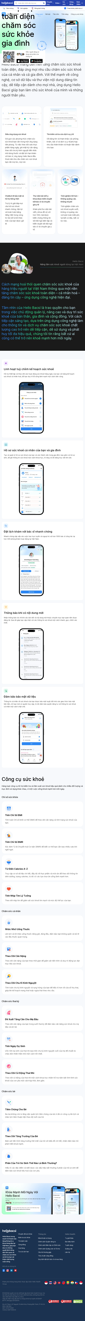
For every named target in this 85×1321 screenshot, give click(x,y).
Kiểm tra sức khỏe (24, 1237)
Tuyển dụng (69, 1245)
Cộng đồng (22, 1244)
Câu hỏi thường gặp (44, 1252)
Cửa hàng (21, 1248)
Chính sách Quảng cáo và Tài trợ (49, 1249)
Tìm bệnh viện (22, 1241)
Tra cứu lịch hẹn (23, 1251)
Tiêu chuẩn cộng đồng (45, 1256)
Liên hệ (67, 1252)
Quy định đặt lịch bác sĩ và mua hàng (50, 1259)
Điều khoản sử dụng (44, 1238)
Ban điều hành (69, 1242)
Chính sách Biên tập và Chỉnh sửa (49, 1245)
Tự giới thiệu (69, 1238)
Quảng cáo (68, 1249)
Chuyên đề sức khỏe (25, 1234)
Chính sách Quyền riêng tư (47, 1242)
